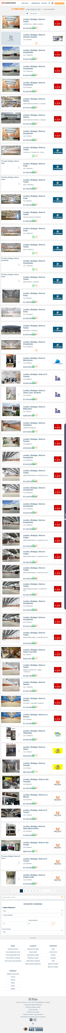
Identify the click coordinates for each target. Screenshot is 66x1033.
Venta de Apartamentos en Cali (13, 952)
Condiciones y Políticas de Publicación (33, 1005)
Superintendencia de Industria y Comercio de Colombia (33, 1017)
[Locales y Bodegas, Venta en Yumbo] (11, 22)
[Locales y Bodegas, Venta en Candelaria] (11, 425)
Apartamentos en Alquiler (33, 949)
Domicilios (53, 955)
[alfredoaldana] (57, 23)
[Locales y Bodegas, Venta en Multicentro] (11, 409)
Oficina (53, 949)
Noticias (44, 3)
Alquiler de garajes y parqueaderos (33, 963)
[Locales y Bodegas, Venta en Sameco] (11, 685)
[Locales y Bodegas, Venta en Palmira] (11, 101)
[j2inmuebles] (57, 151)
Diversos (13, 985)
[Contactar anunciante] (36, 28)
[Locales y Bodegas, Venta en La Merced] (11, 798)
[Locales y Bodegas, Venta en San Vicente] (11, 845)
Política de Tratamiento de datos (33, 1007)
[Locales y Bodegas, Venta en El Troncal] (11, 813)
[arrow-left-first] (13, 890)
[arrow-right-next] (48, 890)
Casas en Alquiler (33, 952)
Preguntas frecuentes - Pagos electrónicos (33, 1014)
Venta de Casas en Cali (13, 949)
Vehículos (13, 980)
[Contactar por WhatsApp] (33, 28)
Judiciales (13, 988)
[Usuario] (52, 3)
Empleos (13, 982)
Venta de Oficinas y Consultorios (13, 958)
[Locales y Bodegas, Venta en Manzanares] (11, 361)
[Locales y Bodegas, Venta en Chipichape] (11, 733)
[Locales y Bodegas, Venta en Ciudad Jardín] (11, 877)
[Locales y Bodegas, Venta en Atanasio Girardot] (11, 38)
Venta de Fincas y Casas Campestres (13, 961)
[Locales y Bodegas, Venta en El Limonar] (11, 377)
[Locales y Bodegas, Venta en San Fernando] (11, 782)
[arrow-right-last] (52, 890)
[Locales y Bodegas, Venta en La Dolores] (11, 717)
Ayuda (53, 961)
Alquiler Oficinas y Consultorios (33, 961)
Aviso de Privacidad (33, 1009)
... (44, 891)
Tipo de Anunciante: (6, 929)
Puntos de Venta (53, 952)
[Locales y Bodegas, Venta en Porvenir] (11, 442)
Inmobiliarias (35, 3)
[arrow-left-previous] (18, 890)
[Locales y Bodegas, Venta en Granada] (11, 766)
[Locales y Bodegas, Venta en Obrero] (11, 749)
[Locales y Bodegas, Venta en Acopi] (11, 167)
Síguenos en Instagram (53, 966)
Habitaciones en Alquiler (33, 958)
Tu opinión (65, 515)
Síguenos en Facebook (53, 963)
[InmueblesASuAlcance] (57, 734)
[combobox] (33, 897)
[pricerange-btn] (53, 923)
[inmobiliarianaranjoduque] (57, 362)
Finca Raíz (25, 3)
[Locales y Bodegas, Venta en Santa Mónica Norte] (11, 829)
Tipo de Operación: (33, 908)
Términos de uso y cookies (33, 1012)
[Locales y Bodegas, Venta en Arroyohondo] (11, 53)
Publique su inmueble (59, 3)
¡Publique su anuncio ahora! (13, 974)
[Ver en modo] (27, 13)
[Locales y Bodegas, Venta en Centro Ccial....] (11, 393)
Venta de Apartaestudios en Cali (13, 955)
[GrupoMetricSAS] (57, 783)
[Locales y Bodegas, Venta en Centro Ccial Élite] (11, 652)
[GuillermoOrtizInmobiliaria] (57, 751)
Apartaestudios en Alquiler (33, 955)
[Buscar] (62, 897)
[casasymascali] (57, 378)
